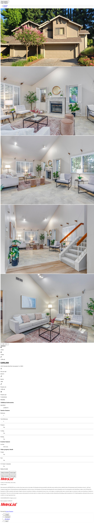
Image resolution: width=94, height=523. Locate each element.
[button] (47, 37)
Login (2, 3)
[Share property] (7, 344)
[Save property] (4, 344)
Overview (5, 5)
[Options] (2, 344)
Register (6, 3)
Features (5, 6)
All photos (3, 346)
